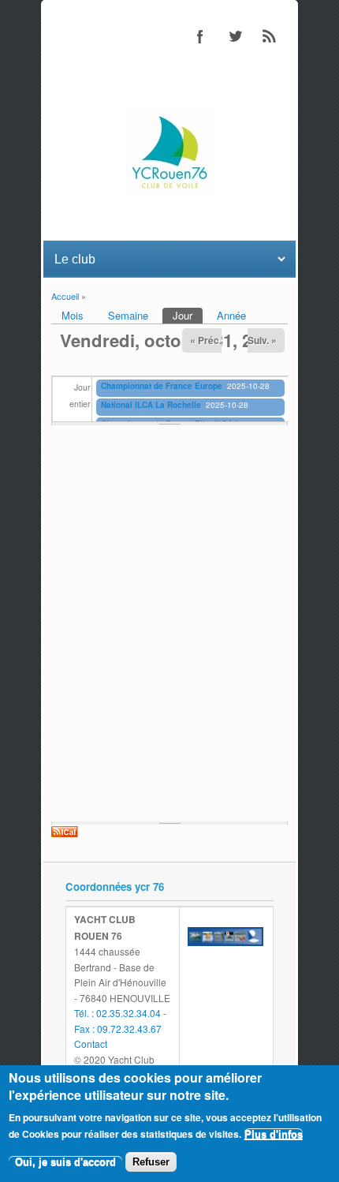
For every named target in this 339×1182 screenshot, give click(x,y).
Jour (188, 315)
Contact (90, 1043)
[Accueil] (169, 191)
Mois (72, 315)
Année (231, 315)
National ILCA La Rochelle (151, 404)
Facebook (200, 36)
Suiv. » (262, 340)
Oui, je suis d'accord (65, 1162)
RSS (269, 36)
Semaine (128, 315)
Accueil (65, 296)
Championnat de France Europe (161, 385)
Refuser (151, 1162)
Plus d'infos (273, 1134)
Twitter (235, 36)
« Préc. (206, 340)
